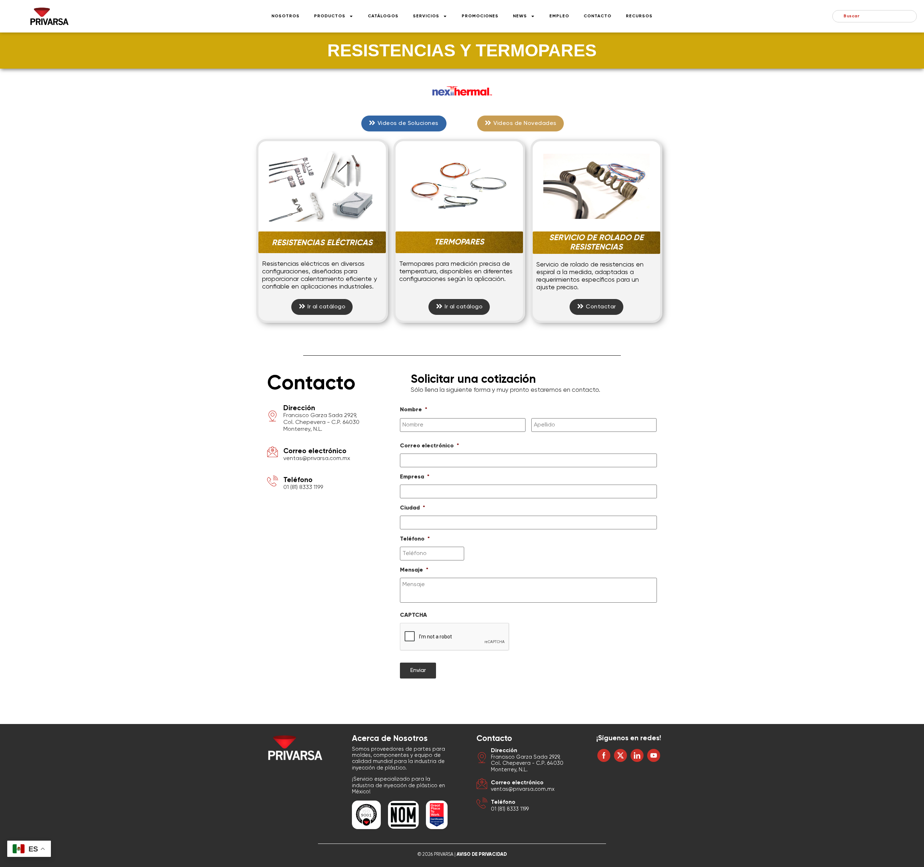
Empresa (415, 477)
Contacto (597, 16)
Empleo (559, 16)
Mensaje (414, 570)
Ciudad (412, 508)
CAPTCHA (413, 615)
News (520, 16)
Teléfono (298, 480)
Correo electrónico (314, 451)
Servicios (426, 16)
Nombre (413, 410)
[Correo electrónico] (272, 453)
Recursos (639, 16)
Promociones (480, 16)
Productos (329, 16)
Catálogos (383, 16)
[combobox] (874, 16)
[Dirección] (272, 417)
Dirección (299, 408)
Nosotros (285, 16)
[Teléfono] (272, 482)
